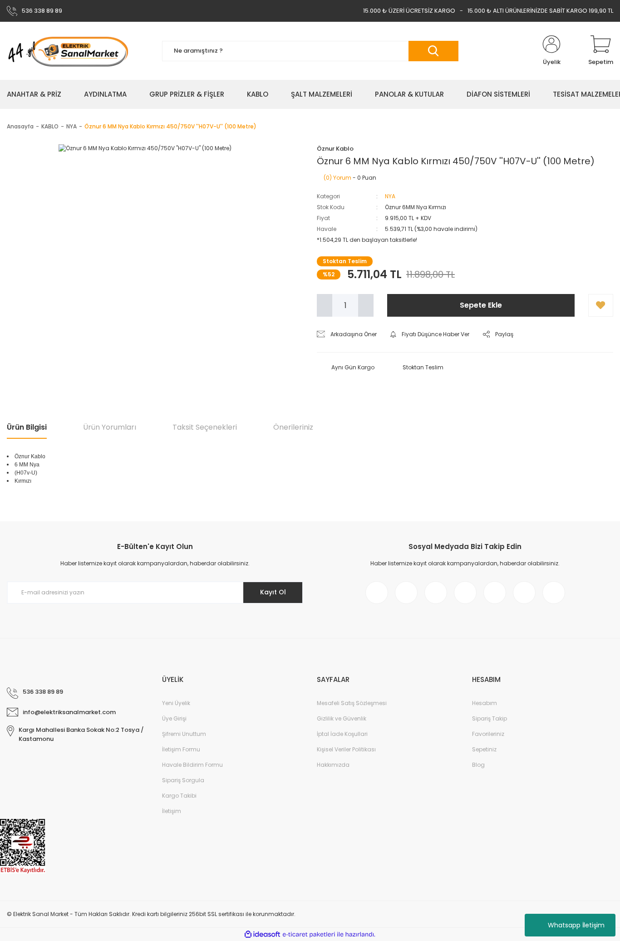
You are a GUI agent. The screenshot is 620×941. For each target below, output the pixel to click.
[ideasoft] (262, 935)
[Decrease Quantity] (324, 305)
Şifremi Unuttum (184, 734)
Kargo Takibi (179, 795)
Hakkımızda (333, 765)
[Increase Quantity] (366, 305)
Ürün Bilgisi (27, 427)
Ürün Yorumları (109, 427)
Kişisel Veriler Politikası (346, 749)
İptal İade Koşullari (342, 734)
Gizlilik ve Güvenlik (341, 718)
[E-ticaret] (308, 935)
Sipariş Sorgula (183, 780)
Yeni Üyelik (176, 703)
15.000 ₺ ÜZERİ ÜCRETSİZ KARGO (409, 10)
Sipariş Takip (489, 718)
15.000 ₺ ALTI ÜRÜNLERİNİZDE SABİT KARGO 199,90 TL (540, 10)
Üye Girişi (174, 718)
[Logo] (67, 51)
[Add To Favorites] (600, 305)
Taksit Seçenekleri (204, 427)
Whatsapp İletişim (576, 925)
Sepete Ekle (481, 305)
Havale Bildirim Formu (192, 765)
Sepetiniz (484, 749)
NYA (390, 196)
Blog (478, 765)
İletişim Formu (181, 749)
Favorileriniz (488, 734)
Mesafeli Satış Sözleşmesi (352, 703)
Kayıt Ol (273, 592)
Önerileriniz (293, 427)
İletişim (171, 811)
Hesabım (484, 703)
